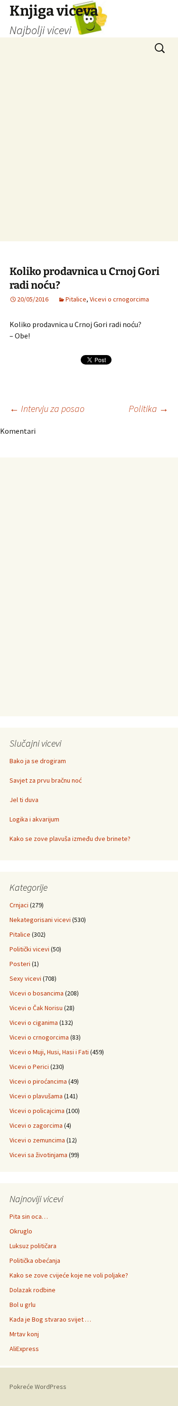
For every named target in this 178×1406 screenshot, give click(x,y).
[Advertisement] (89, 152)
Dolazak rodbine (32, 1290)
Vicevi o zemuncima (37, 1140)
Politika (149, 408)
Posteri (19, 963)
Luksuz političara (32, 1246)
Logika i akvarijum (34, 819)
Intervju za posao (46, 408)
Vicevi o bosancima (36, 993)
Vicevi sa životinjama (38, 1154)
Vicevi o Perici (29, 1066)
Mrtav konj (24, 1334)
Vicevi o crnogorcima (119, 299)
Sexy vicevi (25, 978)
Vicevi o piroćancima (38, 1081)
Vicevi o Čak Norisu (36, 1008)
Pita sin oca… (28, 1216)
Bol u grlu (22, 1304)
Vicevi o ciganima (33, 1022)
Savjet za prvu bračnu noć (45, 780)
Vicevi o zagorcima (36, 1125)
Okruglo (20, 1231)
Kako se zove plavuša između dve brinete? (70, 838)
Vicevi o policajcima (37, 1110)
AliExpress (24, 1348)
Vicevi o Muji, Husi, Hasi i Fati (49, 1052)
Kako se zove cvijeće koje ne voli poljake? (68, 1275)
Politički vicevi (29, 949)
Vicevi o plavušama (36, 1096)
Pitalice (76, 299)
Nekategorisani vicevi (40, 919)
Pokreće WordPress (37, 1386)
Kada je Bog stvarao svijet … (50, 1319)
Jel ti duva (23, 799)
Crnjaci (18, 905)
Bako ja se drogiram (37, 761)
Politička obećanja (34, 1260)
